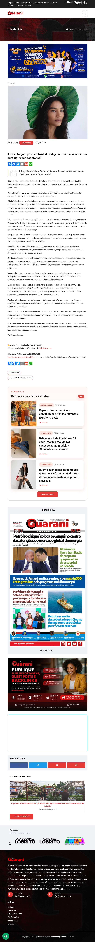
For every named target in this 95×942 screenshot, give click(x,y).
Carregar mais (47, 494)
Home (71, 29)
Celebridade (26, 143)
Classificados (38, 3)
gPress (39, 937)
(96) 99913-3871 (23, 896)
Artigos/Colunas (13, 3)
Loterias (54, 3)
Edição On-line (26, 3)
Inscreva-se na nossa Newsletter (21, 357)
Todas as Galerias (22, 816)
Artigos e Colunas (15, 914)
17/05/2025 (41, 143)
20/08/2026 (47, 650)
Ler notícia (43, 422)
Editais (46, 3)
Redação (11, 6)
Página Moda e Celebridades (20, 378)
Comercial (19, 6)
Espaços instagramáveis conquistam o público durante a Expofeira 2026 (59, 414)
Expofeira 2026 (46, 405)
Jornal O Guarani (67, 937)
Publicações (13, 920)
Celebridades (46, 433)
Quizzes (28, 6)
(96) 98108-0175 (63, 896)
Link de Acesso (45, 348)
